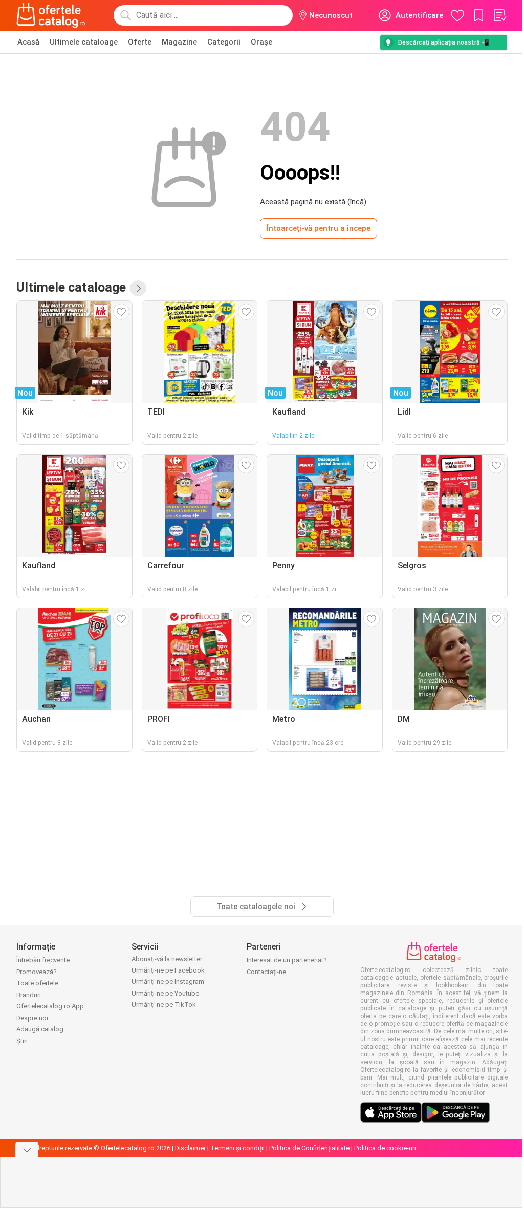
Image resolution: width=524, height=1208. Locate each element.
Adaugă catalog (39, 1029)
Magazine (179, 42)
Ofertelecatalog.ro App (50, 1006)
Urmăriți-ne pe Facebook (168, 970)
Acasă (28, 42)
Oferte (139, 42)
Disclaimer (190, 1148)
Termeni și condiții (237, 1148)
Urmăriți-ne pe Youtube (165, 993)
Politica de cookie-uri (385, 1148)
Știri (22, 1041)
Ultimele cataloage (84, 42)
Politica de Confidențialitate (309, 1148)
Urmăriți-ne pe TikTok (164, 1004)
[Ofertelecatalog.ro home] (50, 15)
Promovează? (36, 972)
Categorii (224, 42)
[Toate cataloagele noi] (138, 288)
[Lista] (499, 15)
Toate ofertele (37, 983)
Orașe (261, 42)
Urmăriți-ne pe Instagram (168, 981)
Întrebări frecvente (43, 960)
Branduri (28, 995)
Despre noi (32, 1018)
